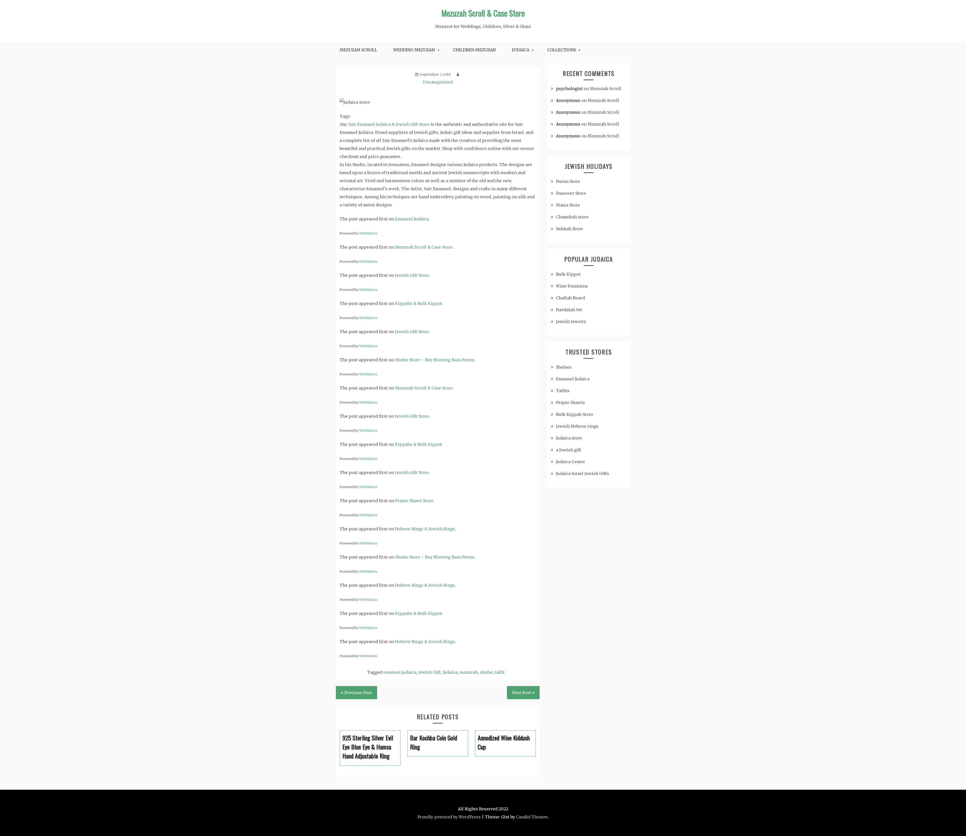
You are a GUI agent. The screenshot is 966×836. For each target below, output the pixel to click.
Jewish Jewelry (571, 321)
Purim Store (568, 181)
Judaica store (569, 438)
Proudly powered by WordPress (449, 816)
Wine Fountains (572, 286)
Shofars (564, 367)
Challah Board (570, 297)
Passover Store (571, 193)
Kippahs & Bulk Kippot (418, 303)
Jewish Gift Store (412, 275)
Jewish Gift (429, 672)
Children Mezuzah (474, 49)
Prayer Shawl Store (414, 500)
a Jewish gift (568, 449)
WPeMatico (368, 233)
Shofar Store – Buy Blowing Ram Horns (434, 359)
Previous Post (358, 692)
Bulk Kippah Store (574, 414)
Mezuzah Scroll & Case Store (483, 13)
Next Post (521, 692)
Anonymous (568, 100)
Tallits (563, 390)
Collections (561, 49)
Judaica (520, 49)
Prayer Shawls (570, 402)
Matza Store (568, 205)
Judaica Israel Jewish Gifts (582, 473)
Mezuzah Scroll (358, 49)
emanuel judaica (399, 672)
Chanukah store (572, 216)
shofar (486, 672)
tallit (500, 672)
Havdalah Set (569, 309)
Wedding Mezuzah (414, 49)
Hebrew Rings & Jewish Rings (425, 528)
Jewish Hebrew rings (577, 426)
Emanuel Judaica (411, 218)
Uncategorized (438, 82)
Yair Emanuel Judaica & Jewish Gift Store (389, 124)
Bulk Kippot (568, 274)
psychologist (569, 88)
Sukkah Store (569, 228)
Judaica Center (570, 461)
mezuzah (468, 672)
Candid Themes (532, 816)
